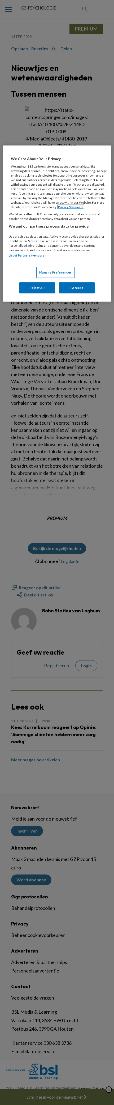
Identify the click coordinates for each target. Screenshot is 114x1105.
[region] (57, 223)
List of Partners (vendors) (27, 255)
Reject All (37, 287)
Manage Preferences (55, 272)
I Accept (77, 287)
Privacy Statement (71, 207)
